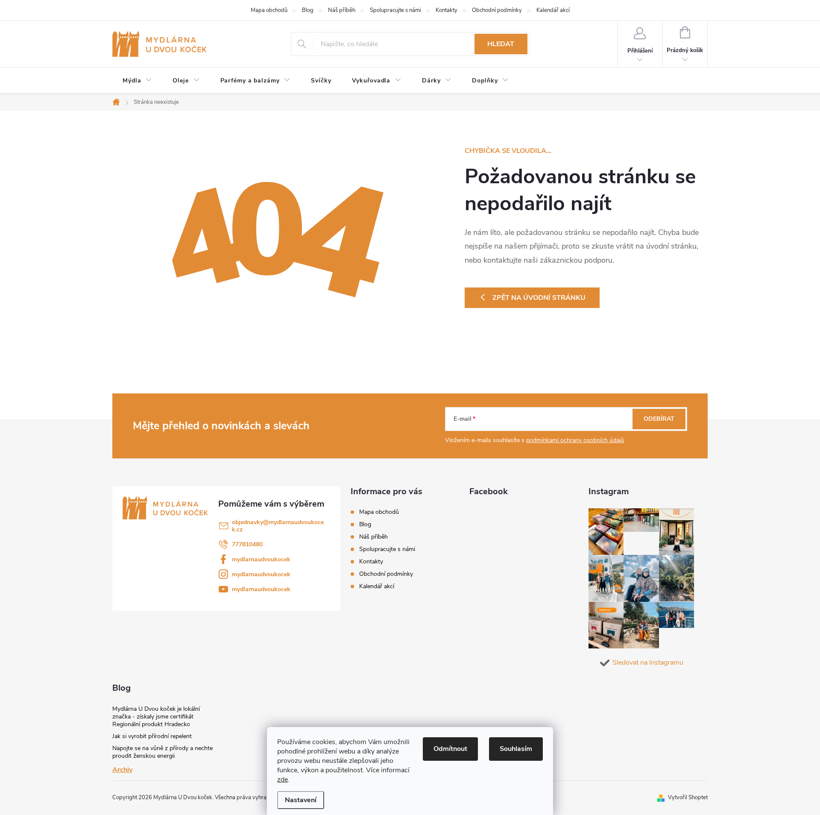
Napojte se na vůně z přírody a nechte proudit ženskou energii (162, 752)
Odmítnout (450, 748)
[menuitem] (137, 80)
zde (282, 779)
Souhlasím (516, 748)
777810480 (247, 544)
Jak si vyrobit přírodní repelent (152, 736)
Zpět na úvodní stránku (539, 297)
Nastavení (300, 800)
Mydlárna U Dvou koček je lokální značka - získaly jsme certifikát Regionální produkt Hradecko (156, 716)
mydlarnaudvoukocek (261, 559)
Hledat (500, 44)
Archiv (122, 769)
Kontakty (446, 10)
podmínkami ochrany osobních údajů (575, 440)
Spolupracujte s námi (395, 10)
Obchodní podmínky (497, 10)
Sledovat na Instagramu (647, 662)
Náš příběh (341, 10)
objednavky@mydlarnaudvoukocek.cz (278, 526)
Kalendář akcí (553, 10)
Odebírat (659, 419)
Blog (307, 10)
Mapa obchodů (269, 10)
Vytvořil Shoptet (688, 797)
